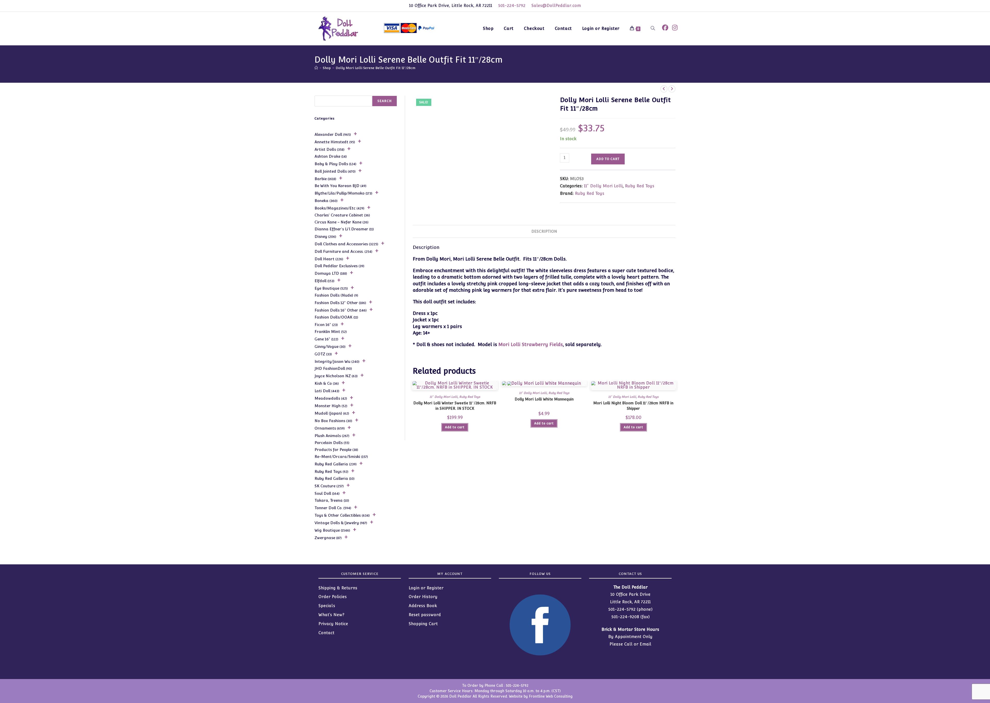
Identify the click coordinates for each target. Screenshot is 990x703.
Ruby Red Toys (639, 185)
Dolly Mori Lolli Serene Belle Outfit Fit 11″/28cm (375, 68)
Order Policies (332, 596)
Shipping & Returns (337, 587)
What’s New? (331, 614)
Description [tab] (544, 231)
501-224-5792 (511, 5)
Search (384, 101)
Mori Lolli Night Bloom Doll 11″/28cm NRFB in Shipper (633, 406)
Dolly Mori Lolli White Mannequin (544, 399)
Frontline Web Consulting (551, 696)
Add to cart (608, 159)
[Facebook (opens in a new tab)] (665, 27)
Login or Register (426, 587)
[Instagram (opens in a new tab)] (675, 27)
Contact (326, 632)
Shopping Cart (423, 623)
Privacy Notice (333, 623)
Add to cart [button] (455, 427)
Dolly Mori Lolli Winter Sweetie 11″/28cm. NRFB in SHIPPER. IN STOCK (454, 406)
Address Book (423, 605)
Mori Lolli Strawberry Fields (530, 344)
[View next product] (671, 89)
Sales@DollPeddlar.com (556, 5)
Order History (423, 596)
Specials (326, 605)
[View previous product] (663, 89)
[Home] (316, 68)
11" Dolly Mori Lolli (603, 185)
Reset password (425, 614)
